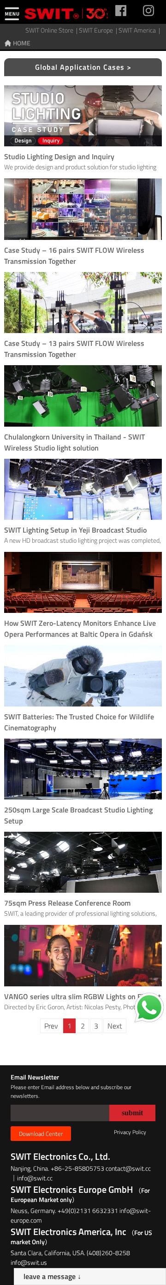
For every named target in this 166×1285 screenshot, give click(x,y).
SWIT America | (140, 30)
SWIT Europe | (99, 30)
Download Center (41, 1133)
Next (114, 1025)
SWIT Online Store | (52, 30)
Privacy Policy (130, 1132)
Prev (51, 1025)
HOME (21, 43)
